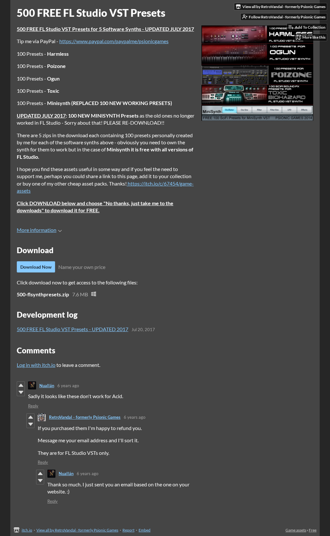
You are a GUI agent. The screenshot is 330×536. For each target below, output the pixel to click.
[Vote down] (20, 392)
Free (312, 530)
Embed (144, 530)
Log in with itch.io (36, 365)
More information (36, 230)
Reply (33, 405)
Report (128, 530)
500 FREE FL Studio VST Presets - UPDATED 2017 (72, 329)
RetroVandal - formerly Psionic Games (85, 417)
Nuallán (46, 385)
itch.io (27, 530)
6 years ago (68, 385)
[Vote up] (20, 385)
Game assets (296, 530)
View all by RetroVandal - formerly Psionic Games (77, 530)
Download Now (36, 267)
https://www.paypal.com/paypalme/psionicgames (114, 41)
